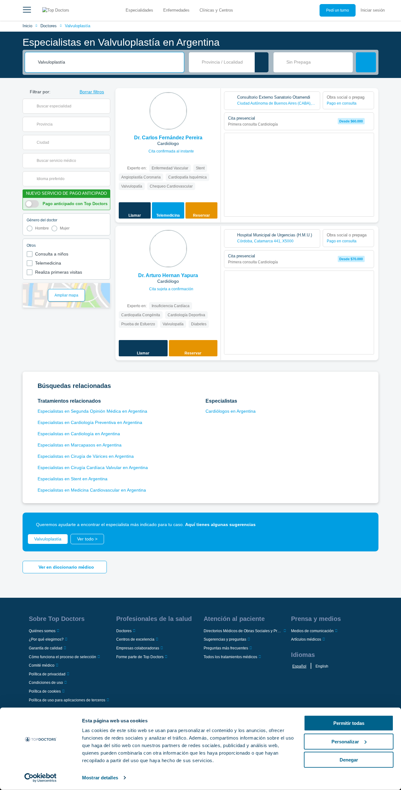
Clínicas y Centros (216, 10)
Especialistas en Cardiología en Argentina (79, 433)
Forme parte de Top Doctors (140, 657)
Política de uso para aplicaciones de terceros (67, 700)
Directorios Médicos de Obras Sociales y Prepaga (243, 631)
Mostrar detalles (100, 777)
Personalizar (345, 741)
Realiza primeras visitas (58, 272)
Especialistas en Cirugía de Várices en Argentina (86, 456)
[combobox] (108, 62)
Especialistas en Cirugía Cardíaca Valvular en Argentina (93, 467)
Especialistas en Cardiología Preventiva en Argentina (90, 422)
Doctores (48, 25)
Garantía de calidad (45, 648)
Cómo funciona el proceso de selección (62, 657)
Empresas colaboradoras (137, 648)
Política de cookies (45, 691)
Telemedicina (48, 263)
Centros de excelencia (135, 639)
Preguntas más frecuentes (226, 648)
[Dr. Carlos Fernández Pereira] (168, 111)
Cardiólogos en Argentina (231, 411)
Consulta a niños (51, 253)
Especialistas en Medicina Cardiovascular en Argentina (92, 490)
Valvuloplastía (77, 25)
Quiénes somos (42, 631)
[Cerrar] (366, 524)
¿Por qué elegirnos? (46, 639)
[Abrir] (105, 106)
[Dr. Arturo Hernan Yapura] (168, 248)
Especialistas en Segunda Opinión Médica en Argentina (92, 411)
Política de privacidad (47, 674)
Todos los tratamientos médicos (230, 657)
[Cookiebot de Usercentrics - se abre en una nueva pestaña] (40, 777)
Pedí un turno (337, 10)
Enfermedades (176, 10)
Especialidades (139, 10)
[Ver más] (214, 101)
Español (299, 666)
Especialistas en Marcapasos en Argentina (80, 444)
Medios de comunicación (312, 631)
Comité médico (42, 665)
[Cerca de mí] (261, 62)
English (321, 666)
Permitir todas (348, 723)
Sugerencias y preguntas (225, 639)
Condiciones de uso (46, 682)
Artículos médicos (306, 639)
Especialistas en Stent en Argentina (72, 478)
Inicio (27, 25)
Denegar (349, 759)
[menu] (27, 10)
